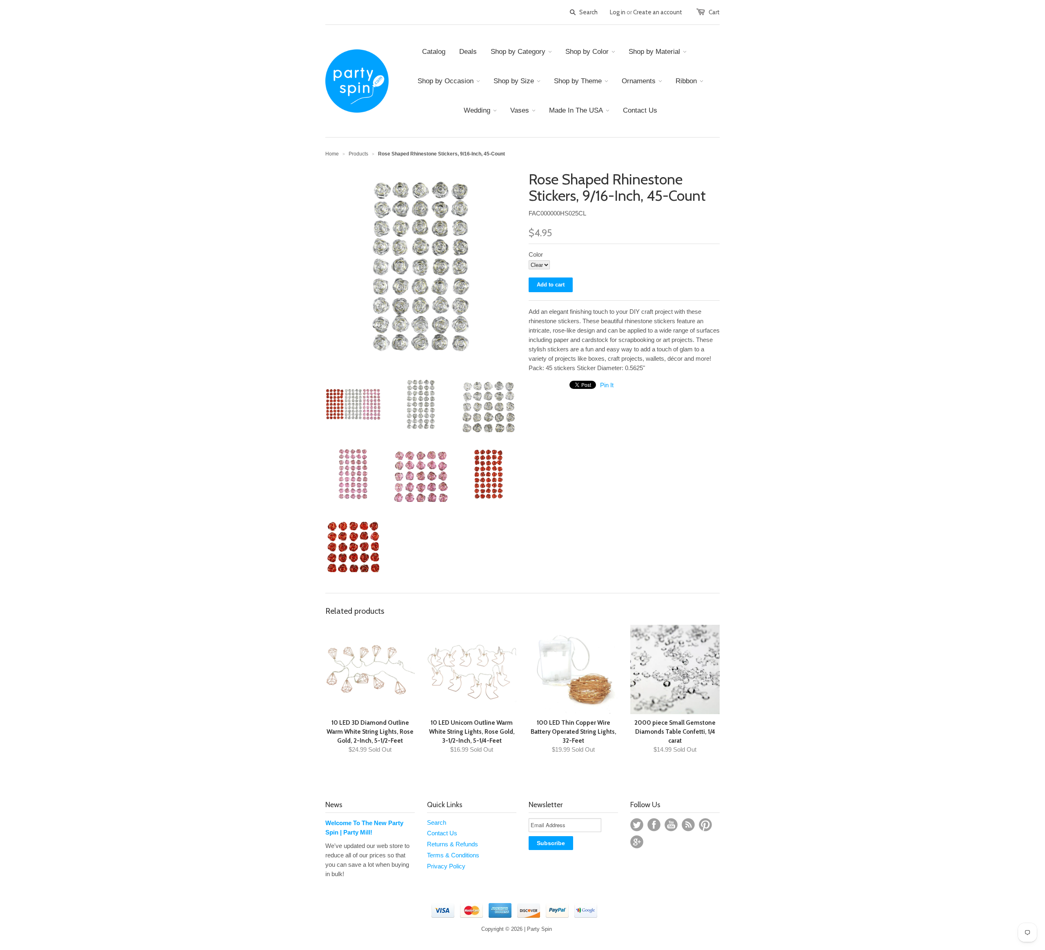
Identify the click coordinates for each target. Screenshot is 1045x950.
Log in (617, 12)
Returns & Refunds (452, 844)
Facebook (653, 824)
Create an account (657, 12)
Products (358, 154)
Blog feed (688, 824)
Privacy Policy (446, 866)
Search (436, 822)
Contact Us (442, 833)
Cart (714, 12)
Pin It (607, 385)
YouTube (671, 824)
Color (536, 254)
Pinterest (705, 824)
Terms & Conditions (453, 855)
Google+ (636, 841)
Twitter (636, 824)
